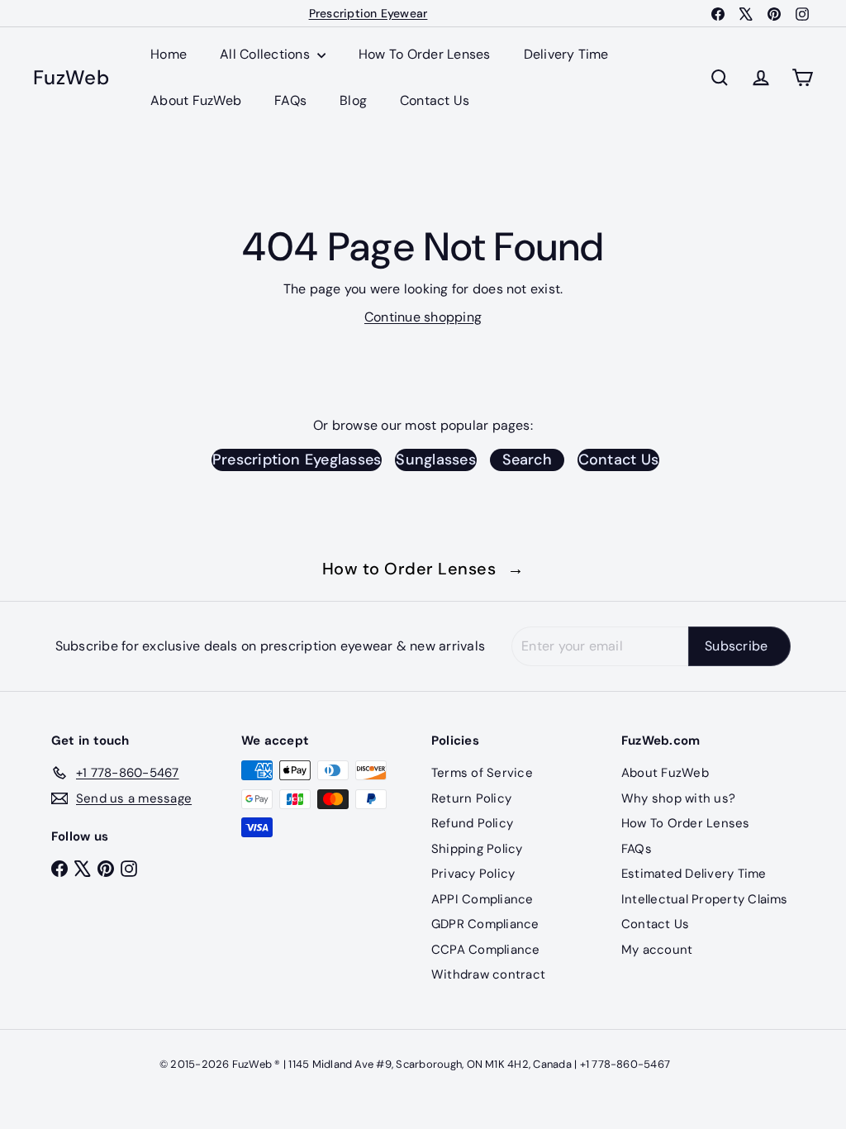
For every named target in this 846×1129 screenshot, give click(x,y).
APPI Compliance (482, 899)
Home (168, 54)
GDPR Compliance (485, 924)
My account (656, 949)
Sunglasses (435, 459)
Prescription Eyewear (368, 13)
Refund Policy (472, 823)
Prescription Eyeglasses (297, 459)
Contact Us (434, 100)
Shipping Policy (477, 849)
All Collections (266, 54)
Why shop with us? (678, 798)
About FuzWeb (195, 100)
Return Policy (471, 798)
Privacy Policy (473, 873)
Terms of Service (482, 773)
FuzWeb (71, 78)
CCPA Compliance (485, 949)
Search (527, 459)
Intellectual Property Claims (704, 899)
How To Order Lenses (425, 54)
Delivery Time (566, 54)
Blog (353, 100)
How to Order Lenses (423, 568)
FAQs (290, 100)
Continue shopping (423, 317)
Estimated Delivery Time (694, 873)
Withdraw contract (488, 974)
